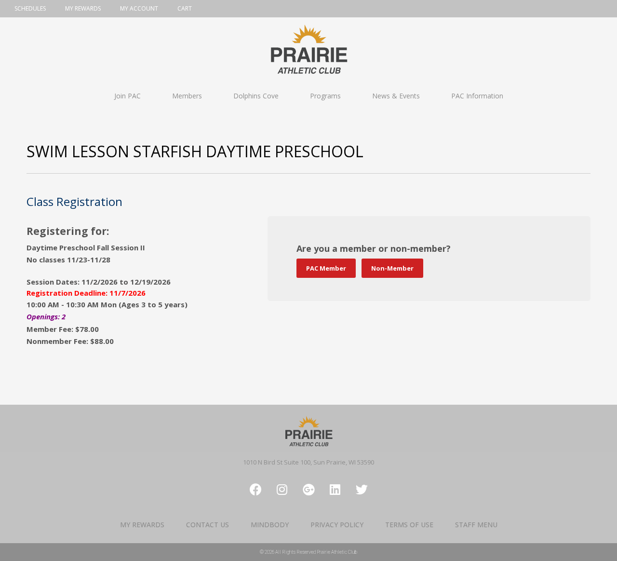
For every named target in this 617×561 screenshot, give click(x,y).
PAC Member (326, 268)
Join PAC (127, 95)
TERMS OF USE (409, 524)
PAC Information (477, 95)
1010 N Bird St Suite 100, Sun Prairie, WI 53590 (308, 462)
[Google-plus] (308, 490)
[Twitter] (361, 490)
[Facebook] (255, 490)
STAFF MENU (476, 524)
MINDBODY (270, 524)
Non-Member (392, 268)
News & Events (396, 95)
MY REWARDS (142, 524)
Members (187, 95)
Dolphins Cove (256, 95)
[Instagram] (282, 490)
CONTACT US (207, 524)
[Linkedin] (335, 490)
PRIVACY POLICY (336, 524)
